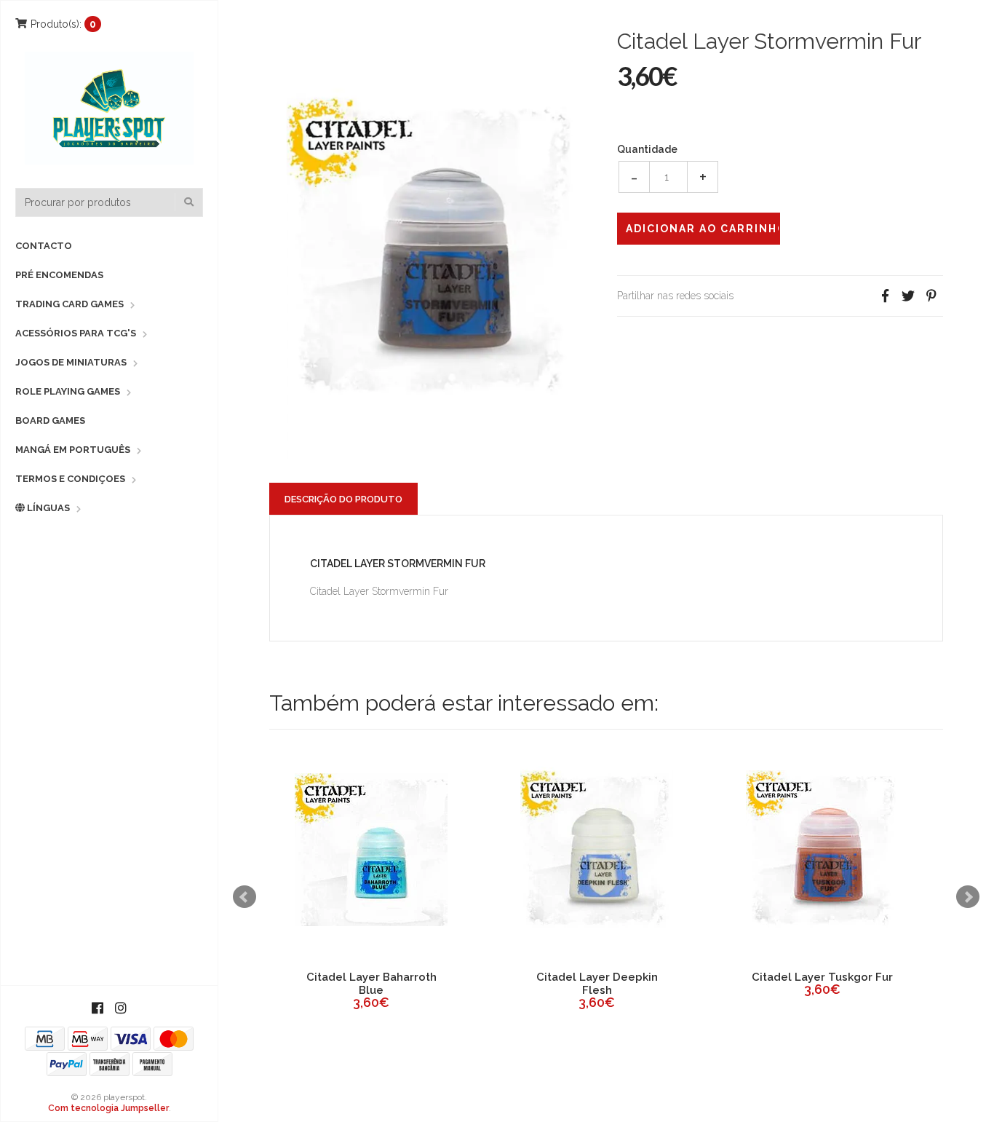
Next (967, 897)
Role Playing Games (67, 391)
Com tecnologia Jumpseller (108, 1108)
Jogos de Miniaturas (71, 362)
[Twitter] (908, 296)
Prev (244, 897)
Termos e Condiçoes (70, 478)
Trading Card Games (69, 304)
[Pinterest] (931, 296)
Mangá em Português (72, 449)
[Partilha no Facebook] (884, 296)
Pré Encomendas (59, 274)
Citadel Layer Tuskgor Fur (822, 977)
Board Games (50, 420)
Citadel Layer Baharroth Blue (371, 984)
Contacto (43, 245)
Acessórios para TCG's (75, 333)
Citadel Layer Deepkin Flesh (597, 984)
